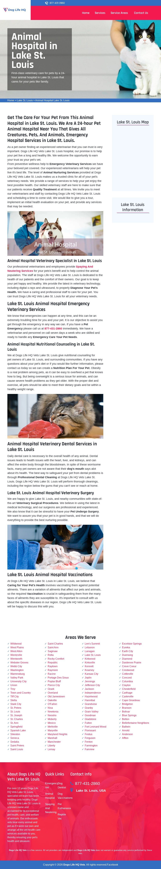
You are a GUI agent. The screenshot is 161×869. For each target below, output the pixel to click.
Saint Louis (16, 749)
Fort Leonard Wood (95, 726)
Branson (126, 707)
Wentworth (16, 658)
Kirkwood (90, 658)
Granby (89, 707)
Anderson (127, 734)
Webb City (16, 666)
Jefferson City (92, 685)
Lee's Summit (92, 643)
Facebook (112, 864)
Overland (53, 692)
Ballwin (126, 726)
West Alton (16, 651)
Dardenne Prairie (131, 662)
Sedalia (14, 741)
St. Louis (15, 711)
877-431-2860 (57, 3)
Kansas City (91, 674)
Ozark (51, 689)
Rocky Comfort (56, 658)
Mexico (52, 723)
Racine (52, 674)
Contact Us (141, 13)
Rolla (51, 655)
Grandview (91, 704)
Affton (125, 738)
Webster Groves (19, 662)
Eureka (126, 647)
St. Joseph (16, 715)
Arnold (125, 730)
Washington (17, 670)
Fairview (89, 749)
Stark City (15, 704)
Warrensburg (17, 674)
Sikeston (15, 734)
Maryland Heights (57, 734)
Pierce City (54, 685)
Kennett (89, 666)
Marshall (52, 738)
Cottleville (127, 674)
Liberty (51, 745)
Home (10, 100)
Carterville (127, 696)
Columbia (127, 681)
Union (13, 685)
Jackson (89, 689)
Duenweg (127, 655)
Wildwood (16, 643)
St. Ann (14, 723)
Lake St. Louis (25, 100)
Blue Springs (129, 715)
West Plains (17, 647)
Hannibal (90, 700)
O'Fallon (52, 704)
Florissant (90, 730)
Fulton (88, 723)
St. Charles (16, 719)
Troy (12, 689)
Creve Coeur (129, 666)
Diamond (127, 658)
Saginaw (53, 651)
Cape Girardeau (131, 700)
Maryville (53, 730)
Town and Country (20, 692)
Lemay (51, 749)
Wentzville (16, 655)
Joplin (88, 677)
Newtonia (53, 711)
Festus (88, 734)
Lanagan (90, 651)
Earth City (127, 651)
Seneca (14, 738)
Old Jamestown (56, 696)
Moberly (52, 719)
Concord (127, 677)
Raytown (53, 666)
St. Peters (15, 707)
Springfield (16, 726)
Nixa (50, 707)
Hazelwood (91, 696)
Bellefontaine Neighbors (135, 723)
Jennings (90, 681)
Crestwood (128, 670)
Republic (53, 662)
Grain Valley (91, 711)
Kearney (89, 670)
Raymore (53, 670)
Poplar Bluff (54, 681)
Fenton (89, 741)
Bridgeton (127, 704)
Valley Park (16, 677)
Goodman (90, 715)
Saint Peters (17, 745)
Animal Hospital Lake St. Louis (52, 100)
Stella (13, 700)
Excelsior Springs (132, 643)
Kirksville (90, 662)
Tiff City (14, 696)
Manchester (54, 741)
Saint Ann (53, 647)
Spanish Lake (18, 730)
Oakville (52, 700)
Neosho (52, 715)
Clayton (126, 685)
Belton (125, 719)
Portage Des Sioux (58, 677)
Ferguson (90, 738)
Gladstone (90, 719)
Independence (93, 692)
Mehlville (53, 726)
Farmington (91, 745)
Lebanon (90, 647)
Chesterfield (129, 689)
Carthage (127, 692)
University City (18, 681)
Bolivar (126, 711)
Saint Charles (55, 643)
